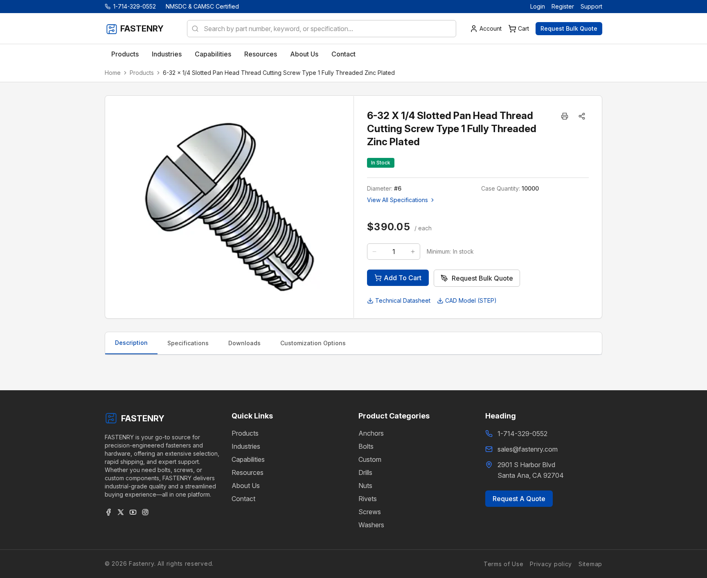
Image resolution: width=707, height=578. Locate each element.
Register (563, 6)
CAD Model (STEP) (471, 300)
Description (131, 342)
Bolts (366, 446)
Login (537, 6)
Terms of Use (503, 563)
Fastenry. (141, 563)
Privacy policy (551, 563)
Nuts (365, 485)
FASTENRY (142, 418)
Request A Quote (519, 499)
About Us (246, 485)
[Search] (193, 28)
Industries (246, 446)
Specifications (188, 343)
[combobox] (321, 28)
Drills (365, 472)
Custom (369, 459)
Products (142, 72)
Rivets (367, 499)
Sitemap (590, 563)
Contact (243, 499)
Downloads (244, 343)
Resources (247, 472)
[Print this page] (565, 116)
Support (591, 6)
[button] (582, 116)
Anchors (371, 433)
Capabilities (248, 459)
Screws (369, 512)
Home (113, 72)
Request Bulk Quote (568, 28)
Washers (371, 525)
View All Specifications (397, 199)
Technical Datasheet (402, 300)
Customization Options (313, 343)
